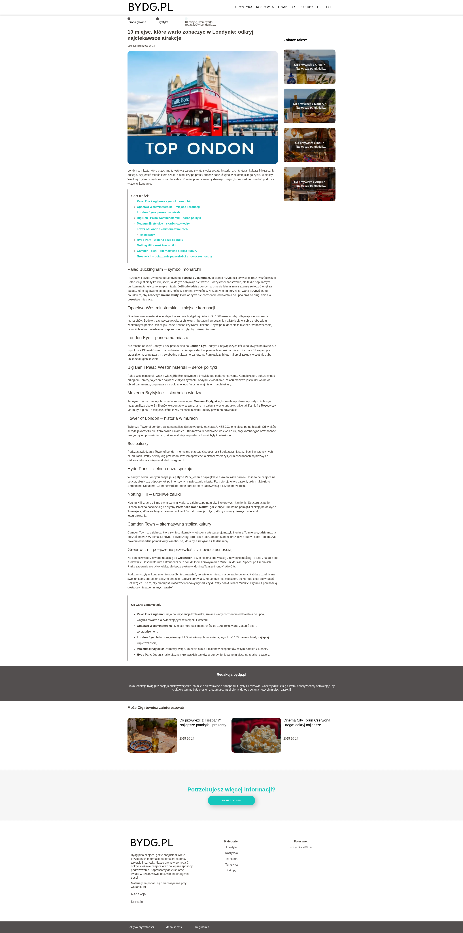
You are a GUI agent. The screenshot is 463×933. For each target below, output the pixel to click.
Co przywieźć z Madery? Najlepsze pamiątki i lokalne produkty (309, 106)
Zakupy (307, 7)
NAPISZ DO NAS (231, 800)
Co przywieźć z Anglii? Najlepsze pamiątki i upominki (309, 184)
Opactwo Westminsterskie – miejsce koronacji (168, 206)
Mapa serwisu (174, 927)
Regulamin (202, 927)
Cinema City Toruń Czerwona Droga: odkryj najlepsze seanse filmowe (306, 722)
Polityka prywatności (141, 927)
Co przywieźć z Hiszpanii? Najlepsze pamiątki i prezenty (202, 722)
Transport (287, 7)
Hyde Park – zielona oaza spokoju (160, 239)
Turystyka (242, 7)
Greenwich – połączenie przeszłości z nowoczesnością (174, 256)
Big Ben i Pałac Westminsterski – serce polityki (169, 217)
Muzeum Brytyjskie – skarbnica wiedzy (163, 223)
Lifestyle (325, 7)
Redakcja (138, 894)
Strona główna (137, 22)
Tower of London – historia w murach (162, 229)
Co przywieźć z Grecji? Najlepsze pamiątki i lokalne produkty (309, 67)
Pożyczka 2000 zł (301, 847)
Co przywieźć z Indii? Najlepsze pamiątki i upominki (309, 145)
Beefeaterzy (147, 234)
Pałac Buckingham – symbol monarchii (163, 201)
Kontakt (137, 902)
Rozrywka (265, 7)
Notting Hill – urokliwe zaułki (156, 245)
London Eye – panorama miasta (158, 212)
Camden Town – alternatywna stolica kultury (167, 250)
